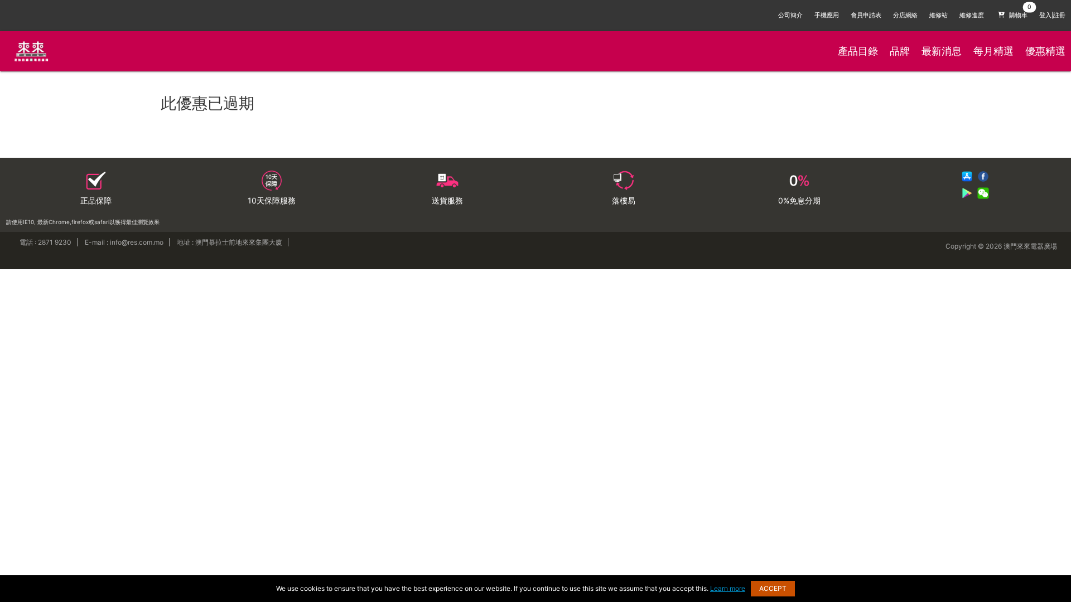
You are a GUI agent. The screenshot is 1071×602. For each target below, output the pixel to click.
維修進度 (971, 15)
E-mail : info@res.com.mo (124, 242)
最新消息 (942, 51)
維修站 (938, 15)
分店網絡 (905, 15)
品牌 (900, 51)
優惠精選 (1045, 51)
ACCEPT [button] (773, 588)
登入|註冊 (1052, 15)
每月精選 (993, 51)
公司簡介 (790, 15)
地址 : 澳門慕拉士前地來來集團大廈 (229, 242)
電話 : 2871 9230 (45, 242)
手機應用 (826, 15)
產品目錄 (858, 51)
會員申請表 (866, 15)
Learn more (727, 588)
